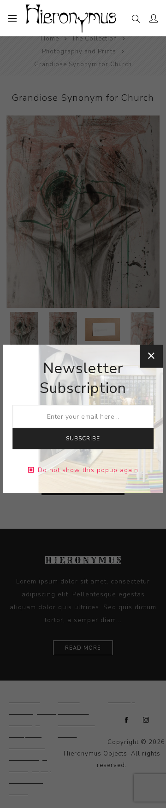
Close (151, 356)
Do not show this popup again (88, 470)
